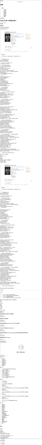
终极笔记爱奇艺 (4, 413)
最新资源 (3, 405)
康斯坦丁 (3, 419)
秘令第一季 (3, 422)
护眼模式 (5, 27)
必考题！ (5, 10)
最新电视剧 (3, 406)
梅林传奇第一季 (4, 417)
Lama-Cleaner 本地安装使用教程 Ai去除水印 (11, 400)
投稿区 (5, 16)
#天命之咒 (1, 288)
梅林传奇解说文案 (4, 421)
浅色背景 (2, 27)
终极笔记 (3, 412)
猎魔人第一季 (4, 416)
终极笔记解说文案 (4, 411)
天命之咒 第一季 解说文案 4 (11, 294)
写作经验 (5, 9)
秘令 (2, 423)
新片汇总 (3, 410)
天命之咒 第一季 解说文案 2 (4, 299)
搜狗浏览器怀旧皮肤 (10, 296)
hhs (2, 155)
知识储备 (5, 12)
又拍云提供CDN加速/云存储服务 (5, 433)
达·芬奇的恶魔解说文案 (5, 415)
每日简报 (5, 15)
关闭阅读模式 (2, 18)
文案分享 (5, 11)
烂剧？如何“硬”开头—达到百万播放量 (12, 295)
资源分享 (5, 14)
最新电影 (3, 404)
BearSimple (8, 436)
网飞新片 (3, 408)
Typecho (5, 436)
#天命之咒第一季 (5, 288)
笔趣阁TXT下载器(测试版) (8, 383)
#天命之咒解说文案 (11, 288)
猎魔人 (3, 420)
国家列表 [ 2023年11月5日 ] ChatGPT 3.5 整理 (13, 297)
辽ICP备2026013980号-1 (4, 437)
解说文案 (3, 407)
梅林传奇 (3, 418)
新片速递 (5, 13)
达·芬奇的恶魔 (4, 414)
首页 (2, 7)
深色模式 (8, 27)
